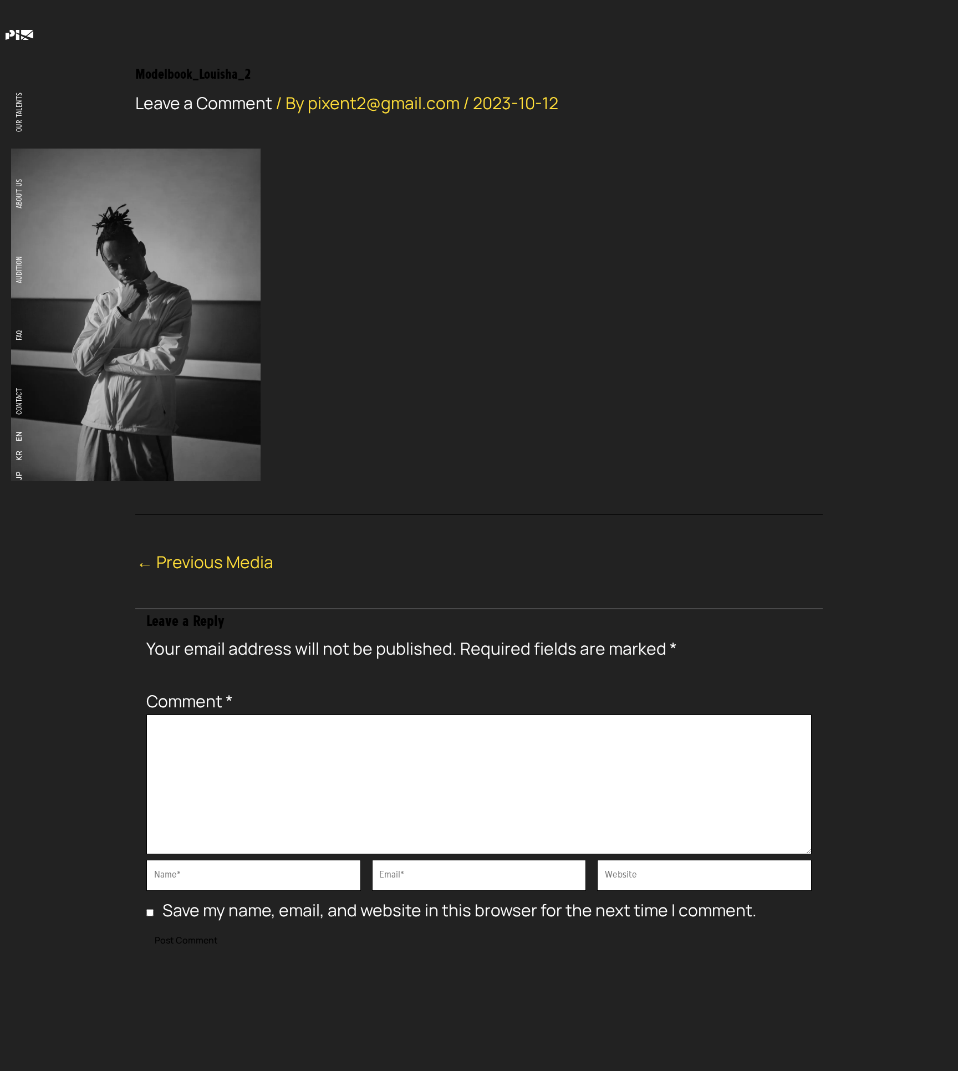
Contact (19, 401)
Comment (189, 701)
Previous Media (204, 562)
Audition (19, 269)
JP (19, 475)
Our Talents (19, 112)
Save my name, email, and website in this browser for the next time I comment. (459, 910)
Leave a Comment (203, 102)
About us (19, 193)
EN (19, 436)
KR (19, 456)
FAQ (19, 335)
